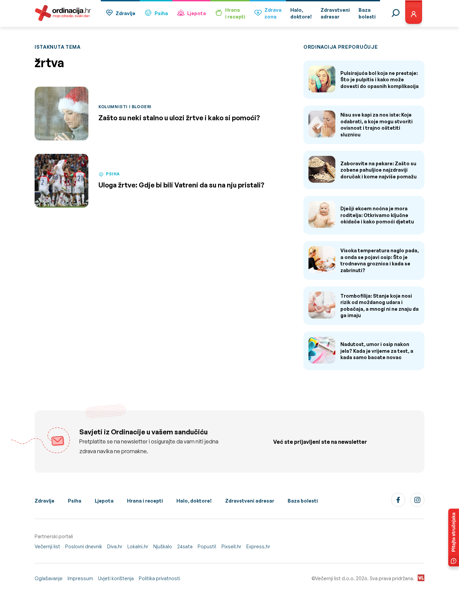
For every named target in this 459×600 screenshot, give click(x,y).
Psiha (161, 13)
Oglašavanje (48, 578)
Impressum (80, 578)
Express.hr (258, 546)
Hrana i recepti (145, 501)
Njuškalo (162, 546)
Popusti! (207, 546)
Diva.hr (114, 546)
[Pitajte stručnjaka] (453, 537)
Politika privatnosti (159, 578)
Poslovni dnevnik (83, 546)
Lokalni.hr (137, 546)
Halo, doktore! (194, 501)
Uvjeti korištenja (116, 578)
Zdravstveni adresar (249, 501)
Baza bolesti (303, 501)
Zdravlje (125, 13)
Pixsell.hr (231, 546)
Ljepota (196, 13)
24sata (185, 546)
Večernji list (47, 546)
